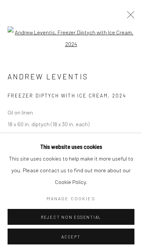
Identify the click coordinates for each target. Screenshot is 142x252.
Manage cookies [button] (71, 198)
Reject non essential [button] (71, 217)
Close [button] (128, 17)
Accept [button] (71, 236)
